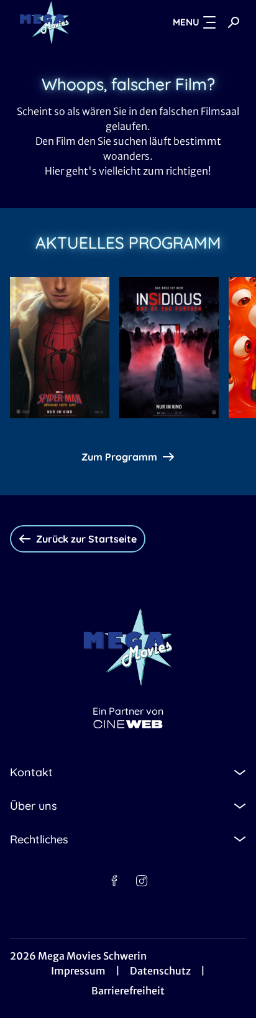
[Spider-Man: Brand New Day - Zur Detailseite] (59, 347)
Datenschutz (160, 971)
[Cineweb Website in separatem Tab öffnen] (128, 724)
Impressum (78, 971)
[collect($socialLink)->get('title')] (114, 880)
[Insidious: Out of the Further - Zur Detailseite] (169, 347)
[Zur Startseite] (66, 22)
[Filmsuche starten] (233, 22)
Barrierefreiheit (128, 990)
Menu (186, 22)
